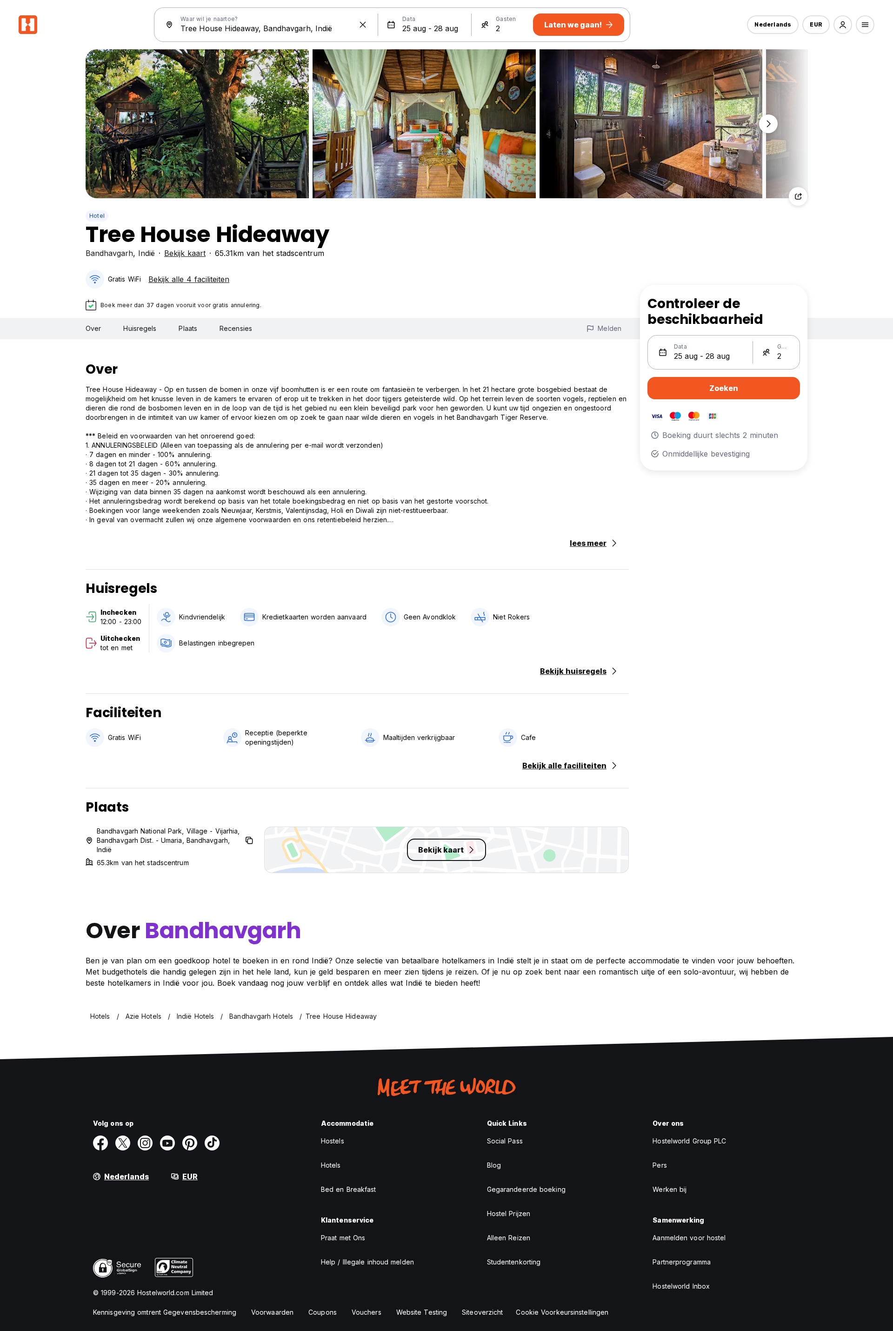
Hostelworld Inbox (681, 1286)
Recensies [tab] (236, 328)
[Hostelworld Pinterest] (189, 1143)
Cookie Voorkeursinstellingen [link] (562, 1312)
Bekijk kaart (185, 253)
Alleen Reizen (508, 1238)
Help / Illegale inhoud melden (367, 1262)
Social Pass (505, 1141)
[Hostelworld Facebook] (100, 1143)
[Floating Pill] (768, 123)
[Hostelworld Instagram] (145, 1143)
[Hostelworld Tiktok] (212, 1143)
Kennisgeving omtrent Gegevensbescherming (164, 1312)
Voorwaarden (272, 1312)
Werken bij (669, 1189)
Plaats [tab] (188, 328)
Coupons (322, 1312)
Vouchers (366, 1312)
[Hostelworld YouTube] (167, 1143)
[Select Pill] (842, 24)
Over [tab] (93, 328)
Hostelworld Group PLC (689, 1141)
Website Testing (421, 1312)
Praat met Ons (343, 1238)
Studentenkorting (514, 1262)
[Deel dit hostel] (798, 196)
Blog (494, 1165)
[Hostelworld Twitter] (122, 1143)
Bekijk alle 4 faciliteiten (188, 279)
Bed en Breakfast (348, 1189)
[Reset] (363, 24)
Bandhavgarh (109, 253)
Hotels (331, 1165)
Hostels (332, 1141)
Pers (659, 1165)
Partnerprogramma (682, 1262)
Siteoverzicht (482, 1312)
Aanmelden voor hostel (689, 1238)
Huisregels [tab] (139, 328)
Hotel (97, 215)
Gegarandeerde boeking (526, 1189)
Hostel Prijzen (508, 1213)
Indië (146, 253)
